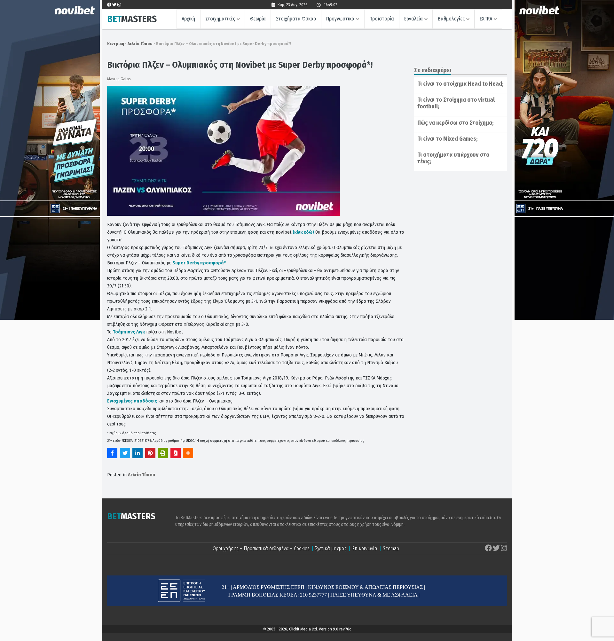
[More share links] (188, 453)
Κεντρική (115, 43)
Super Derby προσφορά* (199, 263)
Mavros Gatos (119, 78)
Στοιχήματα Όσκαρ (296, 19)
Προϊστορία (381, 19)
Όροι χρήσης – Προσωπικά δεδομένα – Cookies (261, 548)
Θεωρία (258, 19)
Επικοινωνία (364, 548)
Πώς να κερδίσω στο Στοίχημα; (455, 122)
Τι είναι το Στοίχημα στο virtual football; (456, 103)
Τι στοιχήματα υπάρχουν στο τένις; (453, 158)
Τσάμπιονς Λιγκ (129, 332)
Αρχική (188, 19)
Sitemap (391, 548)
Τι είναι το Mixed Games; (447, 138)
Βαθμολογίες (451, 19)
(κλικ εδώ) (303, 232)
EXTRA (486, 19)
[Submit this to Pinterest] (150, 453)
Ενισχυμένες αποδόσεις (132, 401)
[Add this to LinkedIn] (137, 453)
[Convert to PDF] (175, 453)
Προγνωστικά (340, 19)
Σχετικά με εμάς (331, 548)
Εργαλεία (413, 19)
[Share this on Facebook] (112, 453)
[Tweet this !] (125, 453)
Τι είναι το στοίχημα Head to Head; (460, 83)
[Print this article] (163, 453)
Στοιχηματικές (220, 19)
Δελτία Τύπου (140, 43)
